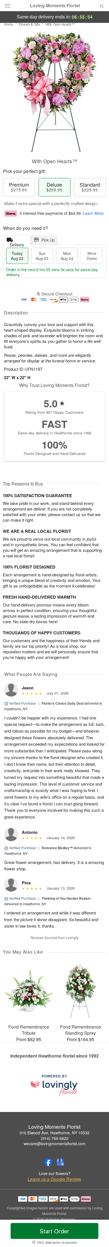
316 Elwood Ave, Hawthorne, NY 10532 (54, 1132)
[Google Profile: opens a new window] (61, 1162)
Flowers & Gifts (29, 24)
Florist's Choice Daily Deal (63, 703)
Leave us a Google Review (54, 1179)
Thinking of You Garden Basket (66, 898)
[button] (97, 1234)
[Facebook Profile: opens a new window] (48, 1162)
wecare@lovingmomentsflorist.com (55, 1143)
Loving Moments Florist (55, 5)
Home (8, 24)
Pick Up (48, 240)
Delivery (17, 243)
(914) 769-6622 (54, 1138)
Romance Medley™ (57, 847)
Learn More (93, 213)
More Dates (92, 256)
